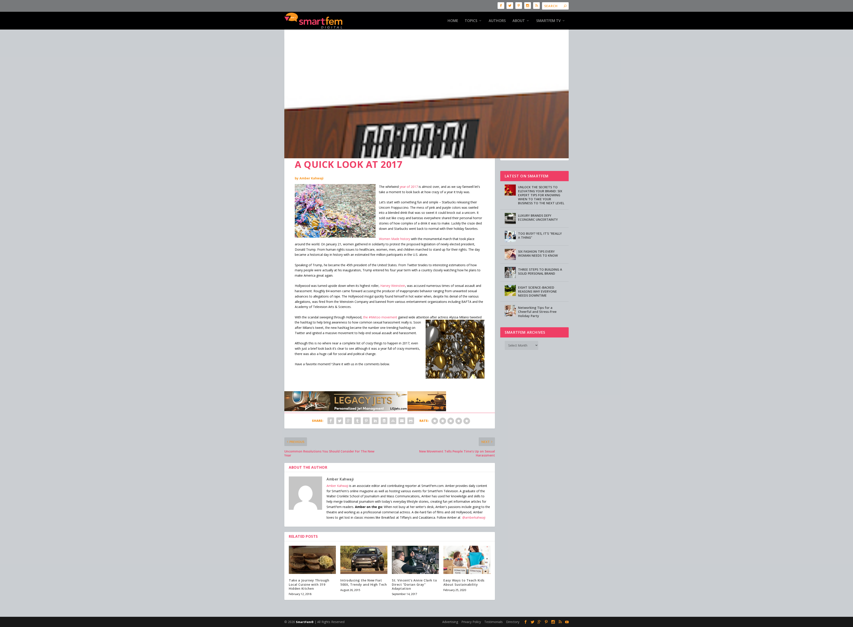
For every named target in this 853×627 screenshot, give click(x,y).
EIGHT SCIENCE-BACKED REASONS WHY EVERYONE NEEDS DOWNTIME (537, 291)
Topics (471, 21)
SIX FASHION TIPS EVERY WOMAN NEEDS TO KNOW (538, 253)
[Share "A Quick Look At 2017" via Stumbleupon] (393, 420)
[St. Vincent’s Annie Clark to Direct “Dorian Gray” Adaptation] (415, 560)
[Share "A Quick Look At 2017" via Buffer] (384, 420)
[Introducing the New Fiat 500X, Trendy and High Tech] (363, 560)
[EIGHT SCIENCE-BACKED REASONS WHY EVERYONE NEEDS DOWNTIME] (510, 290)
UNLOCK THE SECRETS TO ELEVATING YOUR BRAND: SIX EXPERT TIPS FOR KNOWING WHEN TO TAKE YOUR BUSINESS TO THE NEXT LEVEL (541, 195)
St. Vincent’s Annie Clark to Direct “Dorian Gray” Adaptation (414, 584)
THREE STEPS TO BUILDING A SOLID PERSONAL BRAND (540, 271)
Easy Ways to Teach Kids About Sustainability (463, 582)
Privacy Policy (471, 622)
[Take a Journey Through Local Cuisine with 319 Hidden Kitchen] (312, 560)
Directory (512, 622)
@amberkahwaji (473, 517)
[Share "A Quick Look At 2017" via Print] (410, 420)
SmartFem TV (548, 21)
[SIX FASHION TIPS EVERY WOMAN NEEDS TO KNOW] (510, 254)
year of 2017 (409, 187)
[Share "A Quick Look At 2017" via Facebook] (330, 420)
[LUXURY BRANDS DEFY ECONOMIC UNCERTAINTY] (510, 218)
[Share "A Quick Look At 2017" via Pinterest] (366, 420)
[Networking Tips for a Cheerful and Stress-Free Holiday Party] (510, 310)
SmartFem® (305, 622)
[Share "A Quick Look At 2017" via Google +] (348, 420)
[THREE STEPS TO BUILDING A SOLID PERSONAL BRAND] (510, 272)
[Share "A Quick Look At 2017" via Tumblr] (357, 420)
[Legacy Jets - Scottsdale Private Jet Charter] (365, 410)
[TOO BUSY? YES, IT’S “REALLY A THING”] (510, 236)
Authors (497, 21)
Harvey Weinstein (392, 286)
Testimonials (493, 622)
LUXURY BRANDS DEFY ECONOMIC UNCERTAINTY (538, 217)
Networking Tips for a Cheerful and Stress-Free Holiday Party (537, 312)
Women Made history (394, 239)
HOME (453, 21)
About (518, 21)
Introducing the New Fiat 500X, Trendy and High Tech (363, 582)
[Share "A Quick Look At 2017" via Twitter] (339, 420)
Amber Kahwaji (311, 178)
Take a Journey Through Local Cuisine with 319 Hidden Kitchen (309, 584)
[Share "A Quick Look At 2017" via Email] (401, 420)
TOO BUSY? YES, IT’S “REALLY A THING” (540, 235)
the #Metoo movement (380, 317)
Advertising (450, 622)
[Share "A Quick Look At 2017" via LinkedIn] (375, 420)
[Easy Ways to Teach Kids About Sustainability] (466, 560)
